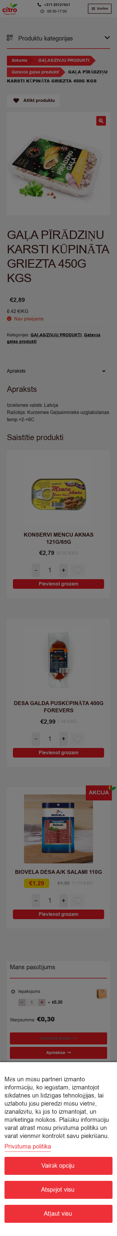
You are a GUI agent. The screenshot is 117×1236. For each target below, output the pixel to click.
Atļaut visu (58, 1214)
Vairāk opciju (57, 1166)
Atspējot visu (57, 1190)
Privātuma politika (27, 1146)
